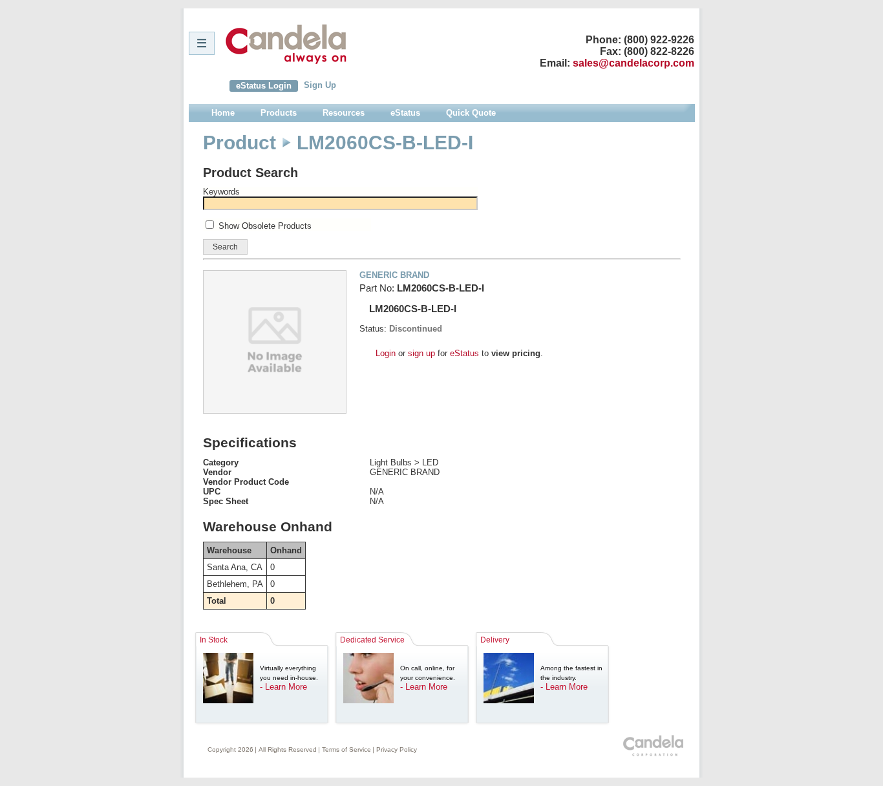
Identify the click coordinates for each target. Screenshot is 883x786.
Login (386, 353)
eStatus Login (264, 85)
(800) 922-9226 (659, 39)
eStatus (464, 353)
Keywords (221, 192)
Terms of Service (346, 749)
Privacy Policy (396, 749)
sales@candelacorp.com (633, 63)
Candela (286, 44)
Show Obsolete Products (265, 226)
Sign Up (320, 85)
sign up (421, 353)
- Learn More (283, 687)
